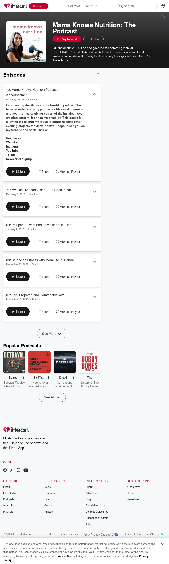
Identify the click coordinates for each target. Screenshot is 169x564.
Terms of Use (132, 534)
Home (130, 493)
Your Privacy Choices (97, 534)
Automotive (133, 487)
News (47, 487)
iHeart (6, 487)
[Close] (162, 544)
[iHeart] (15, 6)
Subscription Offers (97, 518)
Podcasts (8, 499)
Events (48, 499)
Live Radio (9, 493)
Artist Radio (10, 505)
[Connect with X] (11, 470)
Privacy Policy (69, 534)
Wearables (133, 499)
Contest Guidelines (97, 511)
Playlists (8, 511)
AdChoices (153, 534)
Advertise (91, 493)
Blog (88, 499)
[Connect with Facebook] (5, 470)
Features (49, 493)
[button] (108, 39)
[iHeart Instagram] (18, 470)
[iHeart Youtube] (25, 470)
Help (51, 534)
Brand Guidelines (96, 505)
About (89, 487)
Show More (60, 60)
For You (74, 6)
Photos (48, 511)
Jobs (88, 524)
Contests (49, 505)
